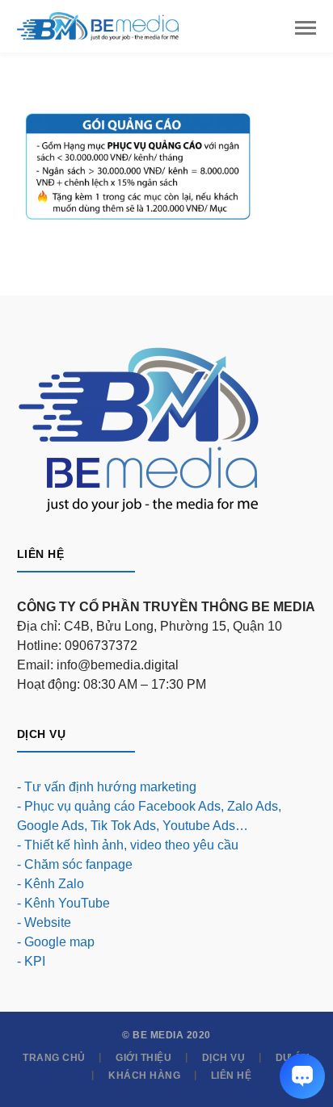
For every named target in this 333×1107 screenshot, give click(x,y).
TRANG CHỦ (54, 1057)
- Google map (56, 942)
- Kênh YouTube (63, 903)
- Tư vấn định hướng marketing (106, 787)
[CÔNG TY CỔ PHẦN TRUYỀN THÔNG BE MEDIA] (98, 25)
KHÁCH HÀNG (144, 1075)
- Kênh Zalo (50, 884)
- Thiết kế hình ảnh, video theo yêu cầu (127, 845)
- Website (44, 922)
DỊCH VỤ (224, 1057)
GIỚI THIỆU (143, 1057)
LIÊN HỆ (231, 1075)
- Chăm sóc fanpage (75, 864)
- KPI (31, 961)
